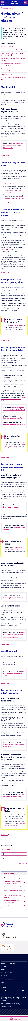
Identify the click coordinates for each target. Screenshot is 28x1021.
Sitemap (16, 1005)
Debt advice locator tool (16, 325)
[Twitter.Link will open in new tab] (14, 990)
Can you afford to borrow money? (14, 183)
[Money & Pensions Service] (7, 924)
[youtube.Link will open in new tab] (23, 990)
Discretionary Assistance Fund (13, 418)
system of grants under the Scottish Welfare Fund (14, 410)
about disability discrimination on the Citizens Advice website (13, 146)
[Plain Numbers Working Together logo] (7, 947)
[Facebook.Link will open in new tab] (5, 990)
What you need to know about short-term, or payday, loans (14, 635)
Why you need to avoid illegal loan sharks (13, 673)
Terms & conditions (6, 1003)
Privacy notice (15, 1003)
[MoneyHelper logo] (14, 2)
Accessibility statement (7, 1005)
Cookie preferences (6, 1006)
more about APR (5, 249)
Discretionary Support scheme (13, 424)
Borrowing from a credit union (13, 598)
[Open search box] (25, 2)
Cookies (21, 1005)
